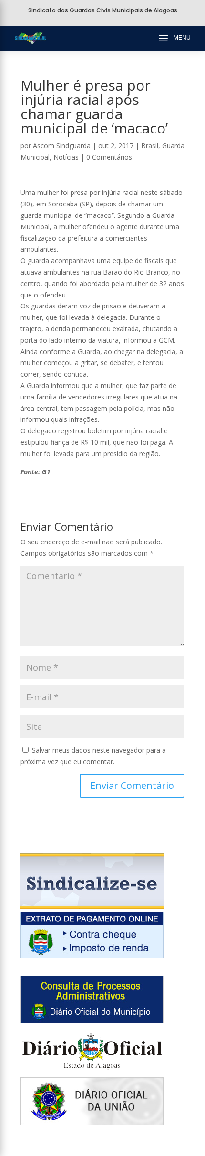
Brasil (149, 145)
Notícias (66, 157)
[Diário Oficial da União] (92, 1122)
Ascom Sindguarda (62, 145)
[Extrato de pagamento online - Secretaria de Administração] (92, 955)
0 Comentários (109, 157)
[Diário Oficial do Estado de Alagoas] (92, 1071)
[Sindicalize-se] (92, 905)
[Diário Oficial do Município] (92, 1020)
